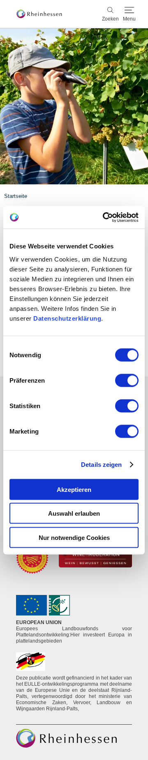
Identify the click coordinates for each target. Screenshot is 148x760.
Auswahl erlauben (74, 513)
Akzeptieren (74, 489)
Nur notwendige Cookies (74, 537)
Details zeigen (101, 464)
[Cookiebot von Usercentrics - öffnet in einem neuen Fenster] (104, 217)
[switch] (127, 380)
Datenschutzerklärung (67, 318)
